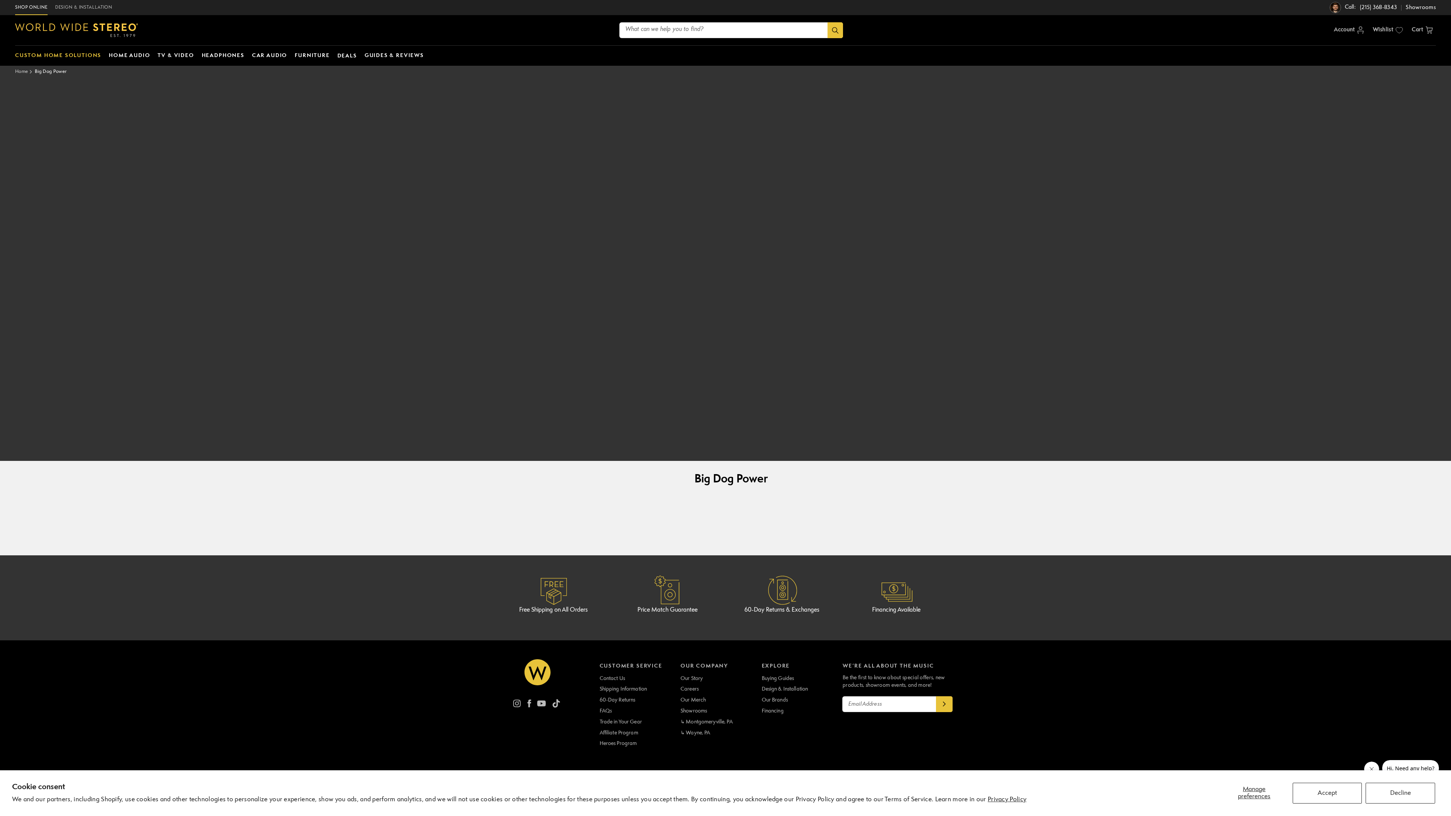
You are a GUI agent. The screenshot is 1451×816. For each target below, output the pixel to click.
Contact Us (612, 678)
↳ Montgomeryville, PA (707, 722)
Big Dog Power (51, 71)
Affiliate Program (619, 733)
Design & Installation (785, 689)
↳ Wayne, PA (695, 733)
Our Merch (693, 700)
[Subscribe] (944, 704)
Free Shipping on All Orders (553, 610)
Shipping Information (623, 689)
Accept (1327, 793)
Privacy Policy (1007, 799)
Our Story (692, 678)
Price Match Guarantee (667, 610)
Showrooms (694, 711)
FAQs (606, 711)
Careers (690, 689)
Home (21, 71)
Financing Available (896, 610)
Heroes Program (618, 743)
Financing (773, 711)
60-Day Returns (618, 700)
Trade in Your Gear (621, 722)
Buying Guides (778, 678)
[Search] (835, 30)
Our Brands (775, 700)
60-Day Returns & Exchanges (781, 610)
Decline (1400, 793)
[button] (1422, 30)
